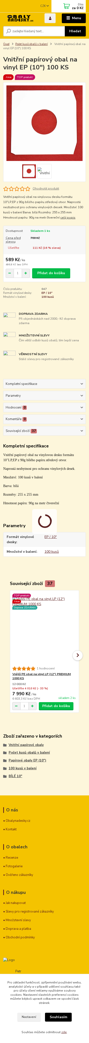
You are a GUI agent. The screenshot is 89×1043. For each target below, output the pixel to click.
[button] (77, 655)
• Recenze (10, 857)
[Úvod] (20, 18)
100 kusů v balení (23, 768)
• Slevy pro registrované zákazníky (28, 911)
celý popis (67, 218)
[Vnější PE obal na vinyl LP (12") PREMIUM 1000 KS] (44, 628)
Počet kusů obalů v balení (31, 44)
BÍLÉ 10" (15, 776)
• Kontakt (10, 829)
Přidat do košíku (51, 273)
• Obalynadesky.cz (16, 821)
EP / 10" (47, 293)
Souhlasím (58, 1017)
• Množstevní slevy (17, 920)
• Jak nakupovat (14, 903)
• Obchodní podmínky (19, 937)
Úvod (6, 44)
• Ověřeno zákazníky (18, 875)
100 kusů (48, 297)
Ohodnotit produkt (46, 188)
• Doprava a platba (17, 929)
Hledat (75, 31)
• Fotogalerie (12, 866)
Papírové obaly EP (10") (27, 760)
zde (64, 1032)
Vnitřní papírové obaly (26, 745)
